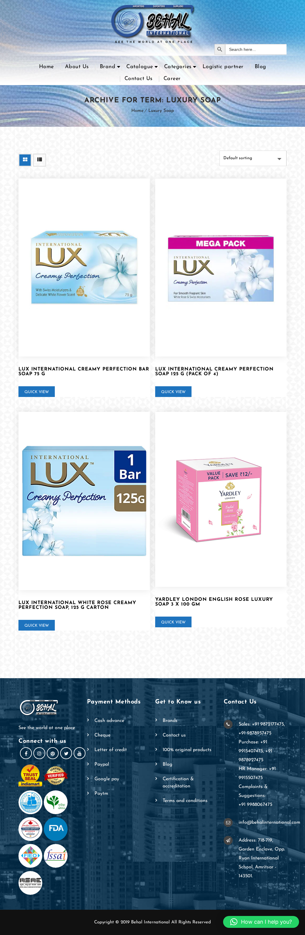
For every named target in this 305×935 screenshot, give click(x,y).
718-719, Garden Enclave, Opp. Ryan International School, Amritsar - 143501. (262, 858)
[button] (261, 922)
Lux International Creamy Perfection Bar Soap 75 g (83, 371)
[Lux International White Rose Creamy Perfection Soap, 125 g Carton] (84, 501)
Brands (170, 720)
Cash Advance (109, 720)
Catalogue (139, 67)
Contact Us (138, 79)
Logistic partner (223, 67)
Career (172, 79)
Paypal (101, 764)
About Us (77, 67)
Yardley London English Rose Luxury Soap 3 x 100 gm (214, 602)
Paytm (101, 793)
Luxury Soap (161, 111)
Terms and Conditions (185, 800)
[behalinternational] (152, 22)
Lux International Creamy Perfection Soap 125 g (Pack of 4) (214, 371)
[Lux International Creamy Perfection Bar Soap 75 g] (84, 268)
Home (46, 67)
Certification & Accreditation (178, 783)
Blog (260, 67)
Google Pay (106, 779)
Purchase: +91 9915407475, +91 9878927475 (255, 751)
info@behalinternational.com (269, 822)
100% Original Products (187, 750)
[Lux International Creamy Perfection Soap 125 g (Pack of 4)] (221, 268)
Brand (108, 67)
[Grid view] (25, 160)
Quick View (36, 392)
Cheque (102, 735)
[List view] (39, 160)
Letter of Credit (110, 750)
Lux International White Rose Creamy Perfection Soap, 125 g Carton (77, 605)
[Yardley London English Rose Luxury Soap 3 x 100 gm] (221, 499)
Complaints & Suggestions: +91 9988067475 (255, 795)
